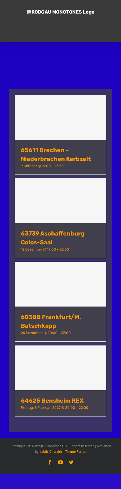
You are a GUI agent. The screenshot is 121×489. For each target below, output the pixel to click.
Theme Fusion (75, 451)
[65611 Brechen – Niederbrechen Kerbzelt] (60, 117)
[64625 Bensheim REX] (60, 368)
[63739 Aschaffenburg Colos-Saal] (60, 201)
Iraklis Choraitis (51, 451)
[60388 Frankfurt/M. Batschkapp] (60, 284)
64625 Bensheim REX (52, 400)
